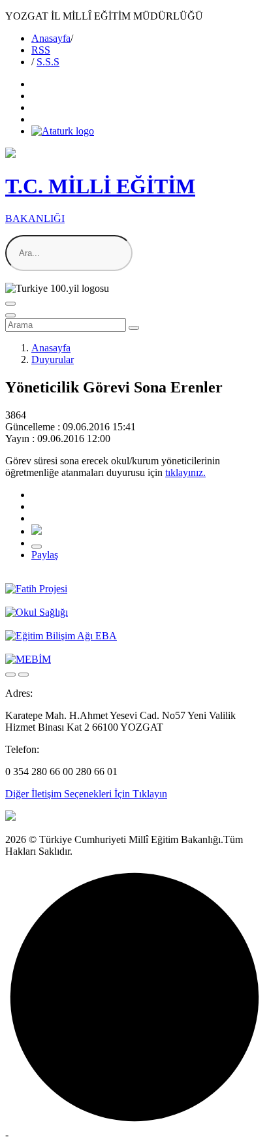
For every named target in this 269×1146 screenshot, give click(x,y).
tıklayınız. (185, 472)
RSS (40, 50)
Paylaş (44, 554)
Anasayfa (51, 38)
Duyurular (52, 359)
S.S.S (48, 61)
